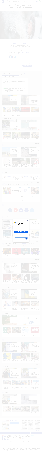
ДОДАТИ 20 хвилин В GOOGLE (21, 231)
